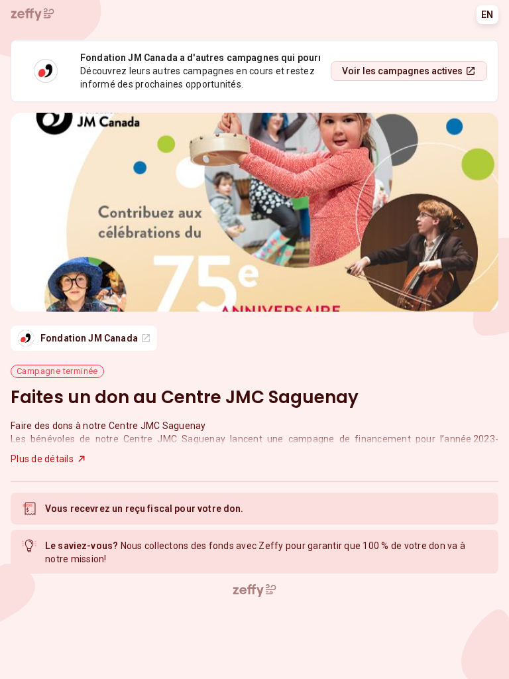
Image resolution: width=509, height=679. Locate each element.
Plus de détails (42, 459)
